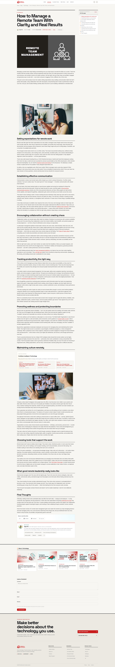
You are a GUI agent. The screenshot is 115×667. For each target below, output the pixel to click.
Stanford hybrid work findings (44, 162)
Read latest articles (83, 631)
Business (87, 656)
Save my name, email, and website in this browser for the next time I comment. (31, 606)
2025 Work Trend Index (57, 462)
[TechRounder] (20, 2)
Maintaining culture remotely (86, 27)
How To (86, 651)
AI (85, 658)
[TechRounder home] (21, 646)
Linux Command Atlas (71, 658)
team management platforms (43, 250)
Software (87, 653)
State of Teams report (64, 231)
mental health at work (63, 318)
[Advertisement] (46, 94)
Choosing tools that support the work (88, 28)
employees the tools (66, 500)
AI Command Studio (71, 656)
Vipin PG (21, 29)
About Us (50, 651)
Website (34, 535)
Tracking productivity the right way (88, 22)
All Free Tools (69, 649)
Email (18, 596)
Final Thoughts (84, 33)
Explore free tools (83, 635)
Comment (19, 581)
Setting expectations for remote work (89, 16)
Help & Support (52, 656)
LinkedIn (40, 535)
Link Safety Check (70, 651)
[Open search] (94, 2)
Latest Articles (51, 649)
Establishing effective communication (88, 18)
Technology (20, 12)
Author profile (27, 535)
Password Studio (70, 653)
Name (18, 591)
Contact (50, 653)
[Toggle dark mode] (97, 2)
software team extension (63, 206)
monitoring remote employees (28, 278)
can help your (38, 252)
